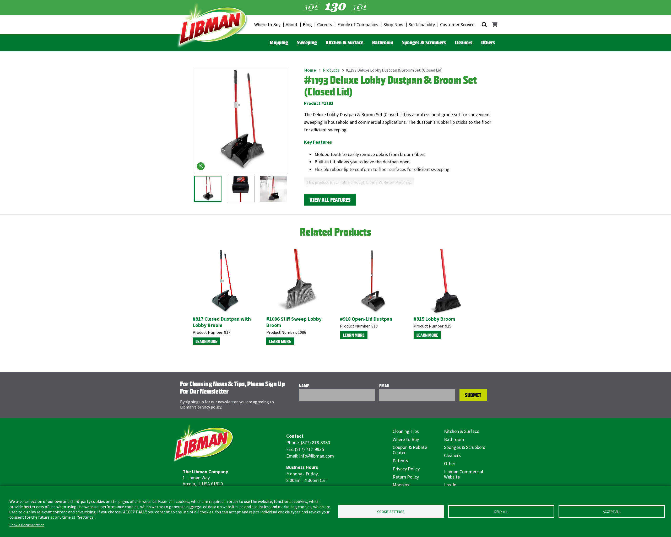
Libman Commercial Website (463, 474)
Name (304, 385)
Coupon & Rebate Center (410, 449)
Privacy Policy (406, 469)
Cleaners (463, 42)
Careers (324, 25)
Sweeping (307, 42)
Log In (450, 485)
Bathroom (382, 42)
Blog (307, 25)
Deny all (501, 511)
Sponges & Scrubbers (424, 42)
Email (384, 385)
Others (488, 42)
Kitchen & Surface (344, 42)
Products (331, 70)
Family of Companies (357, 25)
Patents (400, 461)
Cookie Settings (390, 511)
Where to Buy (267, 25)
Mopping (279, 42)
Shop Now (393, 25)
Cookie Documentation (26, 525)
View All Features (330, 200)
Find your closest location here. (336, 187)
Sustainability (422, 25)
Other (449, 463)
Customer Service (457, 25)
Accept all (611, 511)
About (291, 25)
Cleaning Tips (406, 431)
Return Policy (406, 477)
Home (310, 70)
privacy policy (209, 407)
